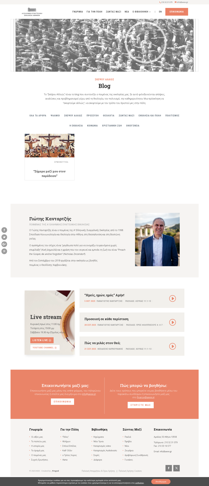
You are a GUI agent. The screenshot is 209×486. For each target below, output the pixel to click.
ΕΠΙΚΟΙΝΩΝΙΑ (62, 401)
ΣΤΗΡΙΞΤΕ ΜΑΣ (141, 405)
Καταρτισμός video (102, 446)
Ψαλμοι (55, 115)
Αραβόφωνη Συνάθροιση (136, 455)
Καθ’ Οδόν (67, 450)
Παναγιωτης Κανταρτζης (110, 301)
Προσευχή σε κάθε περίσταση (106, 319)
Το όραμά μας (37, 450)
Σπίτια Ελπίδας (69, 446)
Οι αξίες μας (37, 436)
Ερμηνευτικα (61, 162)
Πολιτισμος (172, 115)
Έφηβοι (128, 441)
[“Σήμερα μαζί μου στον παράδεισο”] (50, 143)
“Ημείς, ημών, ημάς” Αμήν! (104, 295)
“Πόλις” (65, 436)
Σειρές (96, 455)
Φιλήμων (66, 441)
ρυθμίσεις (139, 483)
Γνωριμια (77, 12)
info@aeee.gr (89, 394)
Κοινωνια (92, 125)
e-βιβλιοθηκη (140, 12)
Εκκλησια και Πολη (150, 115)
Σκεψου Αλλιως (73, 115)
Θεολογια (108, 115)
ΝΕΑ (127, 12)
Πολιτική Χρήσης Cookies (130, 471)
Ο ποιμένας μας (38, 455)
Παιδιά (128, 436)
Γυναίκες (129, 459)
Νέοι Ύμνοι (99, 441)
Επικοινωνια (177, 11)
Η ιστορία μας (37, 446)
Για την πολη (94, 12)
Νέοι (127, 446)
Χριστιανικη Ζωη (112, 125)
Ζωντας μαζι (126, 115)
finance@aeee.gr (146, 397)
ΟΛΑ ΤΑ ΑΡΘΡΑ (37, 115)
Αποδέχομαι (161, 481)
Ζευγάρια (129, 450)
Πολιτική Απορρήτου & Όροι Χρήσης (99, 471)
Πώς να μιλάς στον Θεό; (102, 343)
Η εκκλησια (76, 125)
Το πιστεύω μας (38, 441)
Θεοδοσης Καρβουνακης (110, 349)
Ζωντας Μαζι (113, 12)
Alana (64, 459)
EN (160, 12)
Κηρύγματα (99, 436)
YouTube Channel (43, 347)
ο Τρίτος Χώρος (69, 455)
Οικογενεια (132, 125)
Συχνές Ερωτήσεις (39, 459)
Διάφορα (98, 459)
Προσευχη (93, 115)
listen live (40, 340)
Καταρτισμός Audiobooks (105, 450)
